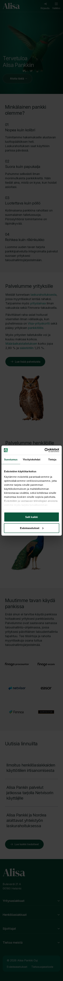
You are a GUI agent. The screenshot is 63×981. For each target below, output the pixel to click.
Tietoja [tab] (52, 459)
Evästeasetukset (29, 527)
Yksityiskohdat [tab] (31, 459)
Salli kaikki (31, 517)
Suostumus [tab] (11, 459)
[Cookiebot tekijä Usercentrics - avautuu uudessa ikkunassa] (45, 450)
